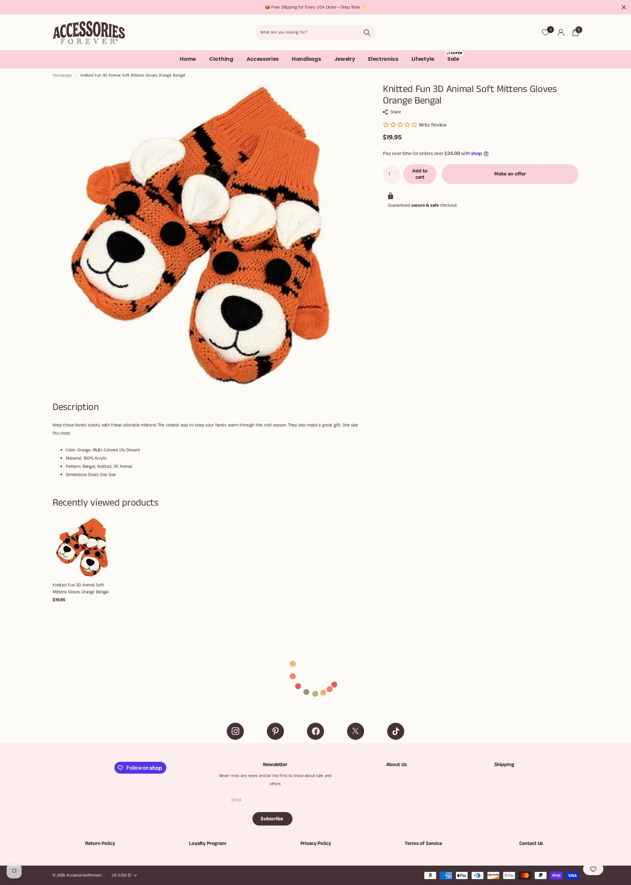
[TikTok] (395, 731)
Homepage (62, 75)
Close (624, 7)
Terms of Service (423, 843)
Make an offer (510, 174)
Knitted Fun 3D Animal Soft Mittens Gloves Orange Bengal (80, 588)
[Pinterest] (275, 731)
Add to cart (420, 174)
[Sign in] (560, 32)
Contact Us (531, 843)
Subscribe (272, 819)
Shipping (504, 764)
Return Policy (100, 843)
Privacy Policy (315, 843)
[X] (355, 731)
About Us (396, 764)
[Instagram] (235, 731)
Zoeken (367, 32)
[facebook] (315, 731)
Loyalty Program (207, 843)
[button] (398, 167)
